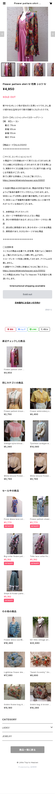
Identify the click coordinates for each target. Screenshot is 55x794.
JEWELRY (7, 736)
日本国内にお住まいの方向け (27, 302)
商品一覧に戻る (27, 749)
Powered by (24, 767)
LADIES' (6, 727)
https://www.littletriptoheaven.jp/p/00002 (24, 270)
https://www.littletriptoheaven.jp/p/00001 (24, 180)
